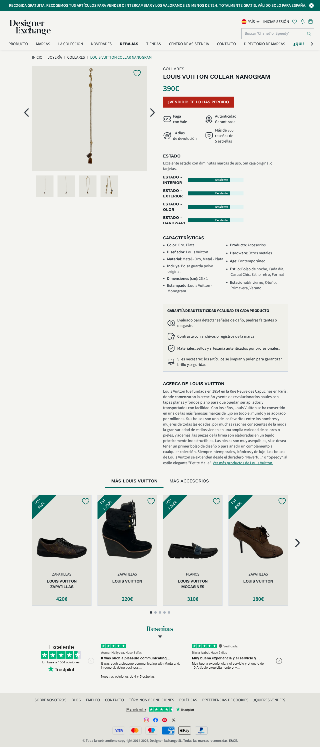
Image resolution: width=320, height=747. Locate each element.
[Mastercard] (135, 731)
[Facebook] (155, 720)
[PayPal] (201, 731)
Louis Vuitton (127, 581)
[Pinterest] (164, 720)
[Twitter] (173, 720)
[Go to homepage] (30, 27)
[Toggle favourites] (295, 21)
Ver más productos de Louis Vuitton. (243, 463)
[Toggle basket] (311, 21)
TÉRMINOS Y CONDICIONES (151, 700)
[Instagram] (146, 720)
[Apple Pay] (184, 731)
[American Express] (168, 731)
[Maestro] (152, 731)
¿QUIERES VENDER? (270, 700)
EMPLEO (93, 700)
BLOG (76, 700)
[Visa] (118, 731)
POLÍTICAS (188, 700)
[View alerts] (304, 22)
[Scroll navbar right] (312, 44)
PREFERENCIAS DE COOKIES (225, 700)
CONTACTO (114, 700)
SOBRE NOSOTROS (50, 700)
